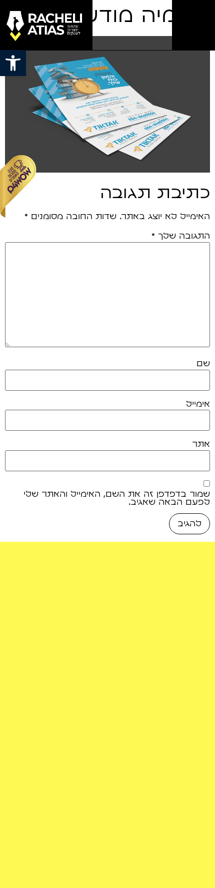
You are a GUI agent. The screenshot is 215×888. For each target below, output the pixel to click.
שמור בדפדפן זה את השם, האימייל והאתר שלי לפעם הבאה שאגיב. (117, 498)
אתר (201, 444)
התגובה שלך (181, 236)
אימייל (198, 404)
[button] (13, 63)
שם (203, 364)
